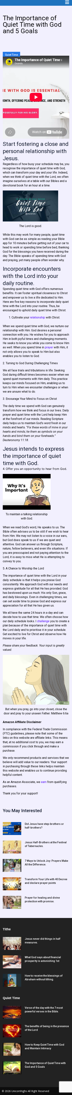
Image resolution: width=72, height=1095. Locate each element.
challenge (43, 621)
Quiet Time (11, 54)
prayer (49, 347)
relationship (37, 317)
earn (44, 782)
